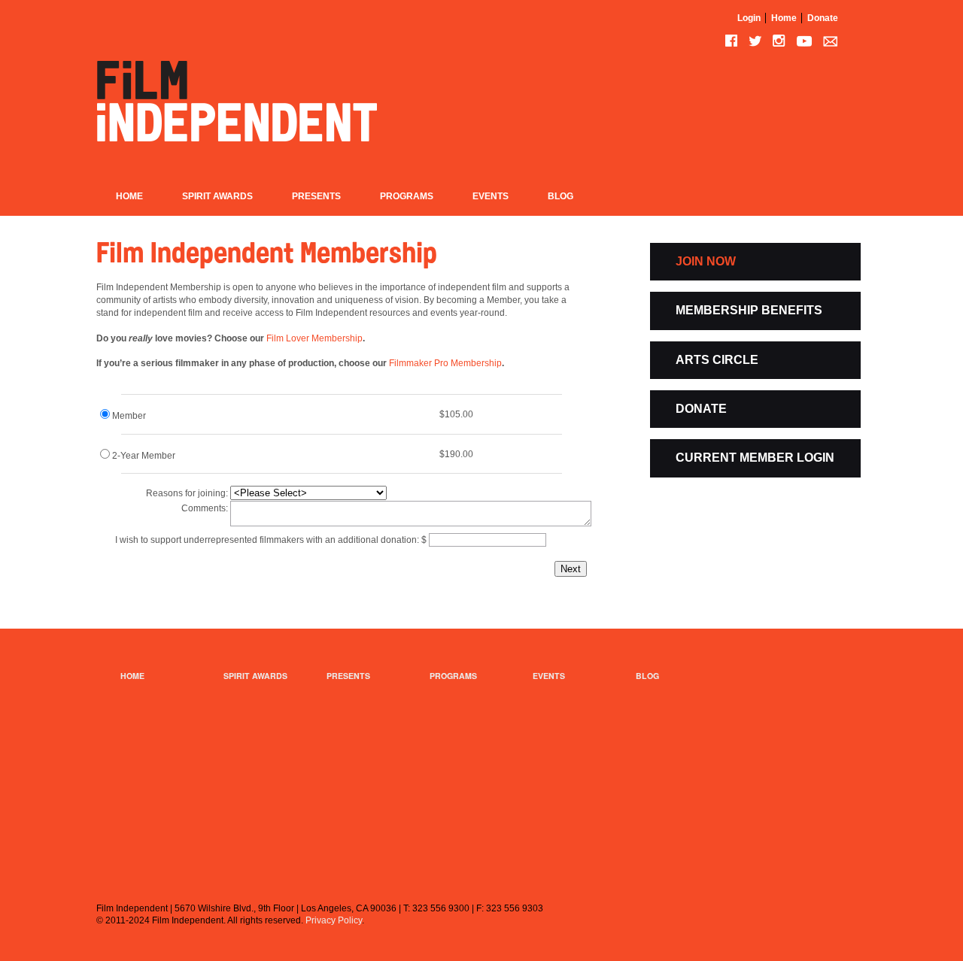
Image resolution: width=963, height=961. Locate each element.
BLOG (647, 675)
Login (749, 18)
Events (490, 196)
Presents (316, 196)
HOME (132, 675)
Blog (560, 196)
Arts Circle (717, 359)
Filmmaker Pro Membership (445, 363)
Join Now (706, 261)
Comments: (204, 508)
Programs (406, 196)
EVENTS (549, 675)
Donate (822, 18)
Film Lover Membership (314, 338)
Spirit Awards (217, 196)
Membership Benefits (749, 310)
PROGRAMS (453, 675)
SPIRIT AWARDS (255, 675)
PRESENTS (348, 675)
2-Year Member (143, 455)
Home (784, 18)
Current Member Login (755, 457)
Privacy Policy (333, 920)
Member (129, 416)
